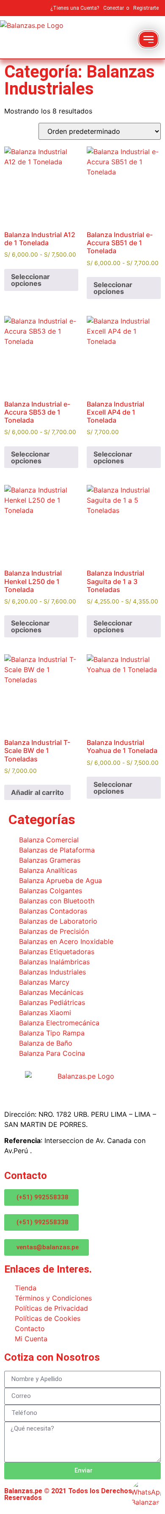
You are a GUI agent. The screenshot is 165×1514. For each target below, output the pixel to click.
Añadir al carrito (37, 792)
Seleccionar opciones (30, 280)
